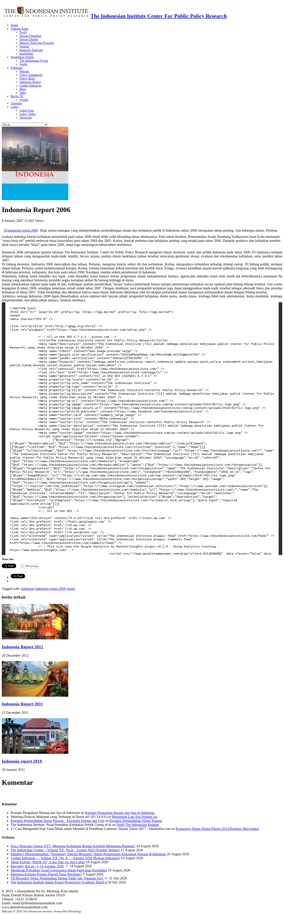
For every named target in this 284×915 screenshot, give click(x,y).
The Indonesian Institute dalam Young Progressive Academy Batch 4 (59, 882)
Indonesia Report (30, 82)
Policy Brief (27, 78)
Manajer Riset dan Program (37, 43)
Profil (23, 32)
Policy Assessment (31, 75)
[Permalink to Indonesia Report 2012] (35, 638)
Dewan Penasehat (30, 36)
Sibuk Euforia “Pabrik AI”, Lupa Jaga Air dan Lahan (48, 862)
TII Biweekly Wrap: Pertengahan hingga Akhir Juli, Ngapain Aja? (57, 878)
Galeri (14, 107)
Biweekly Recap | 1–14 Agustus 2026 (38, 866)
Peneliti (24, 46)
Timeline (16, 103)
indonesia (27, 589)
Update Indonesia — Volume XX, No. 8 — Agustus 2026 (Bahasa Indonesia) (65, 858)
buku (23, 92)
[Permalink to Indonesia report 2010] (35, 752)
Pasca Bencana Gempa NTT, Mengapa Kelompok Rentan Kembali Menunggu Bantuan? (73, 846)
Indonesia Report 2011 (22, 704)
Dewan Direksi (29, 39)
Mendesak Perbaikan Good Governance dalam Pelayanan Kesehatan (59, 870)
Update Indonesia (30, 85)
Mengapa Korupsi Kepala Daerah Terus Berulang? (46, 874)
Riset (23, 89)
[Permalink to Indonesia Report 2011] (35, 695)
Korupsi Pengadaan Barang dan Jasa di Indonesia (119, 813)
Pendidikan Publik (22, 57)
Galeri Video (28, 114)
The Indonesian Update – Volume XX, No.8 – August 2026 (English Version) (65, 850)
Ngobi (23, 64)
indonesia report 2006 (50, 589)
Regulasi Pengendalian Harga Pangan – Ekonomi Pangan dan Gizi (57, 821)
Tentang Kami (19, 28)
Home (14, 25)
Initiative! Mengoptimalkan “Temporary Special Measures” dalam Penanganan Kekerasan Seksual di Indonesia (88, 854)
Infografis (26, 117)
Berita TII (17, 96)
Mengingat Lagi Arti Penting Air (134, 817)
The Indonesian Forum (34, 60)
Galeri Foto (27, 110)
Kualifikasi (26, 53)
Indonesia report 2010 (22, 761)
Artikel (24, 99)
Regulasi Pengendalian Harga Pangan (135, 821)
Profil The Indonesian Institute (137, 825)
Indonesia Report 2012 (22, 646)
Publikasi (16, 68)
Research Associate (31, 50)
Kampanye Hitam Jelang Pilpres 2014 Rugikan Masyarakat (217, 829)
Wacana (24, 71)
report (71, 589)
